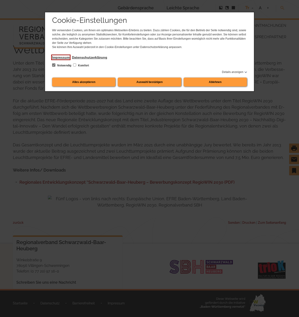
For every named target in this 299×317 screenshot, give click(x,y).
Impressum (61, 57)
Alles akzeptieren (83, 82)
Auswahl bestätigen (149, 82)
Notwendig (64, 65)
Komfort (83, 65)
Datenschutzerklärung (89, 57)
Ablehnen (215, 82)
